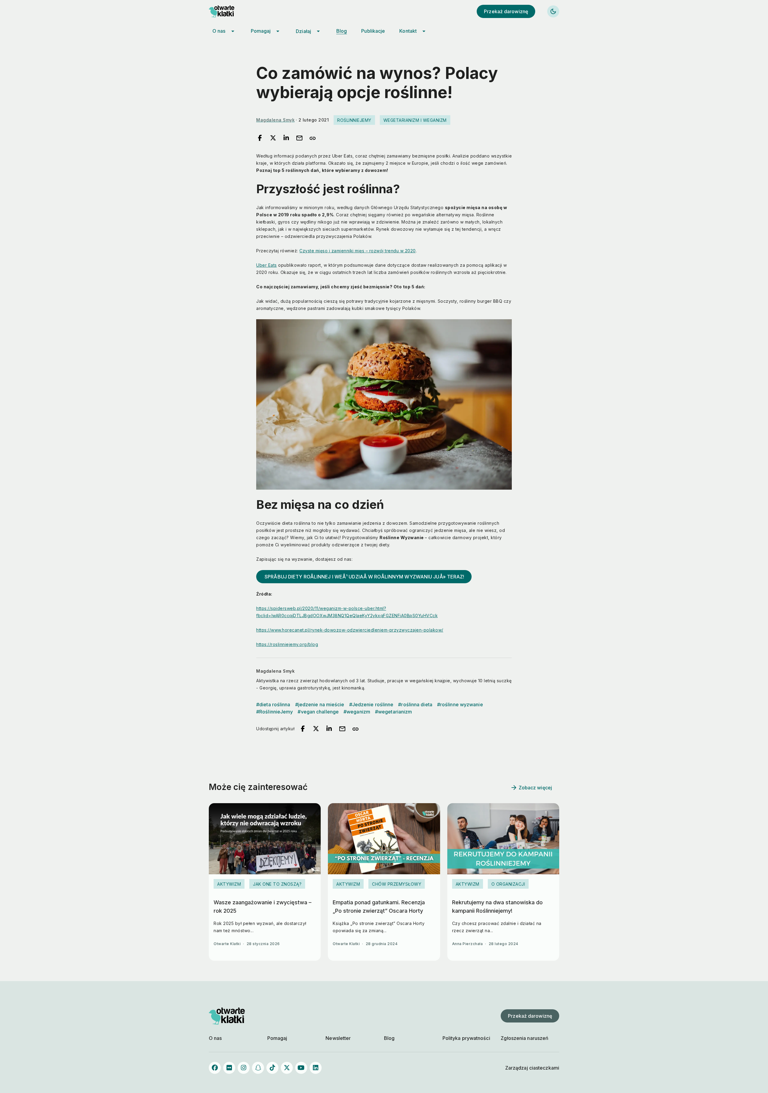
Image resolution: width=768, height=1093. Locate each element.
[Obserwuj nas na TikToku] (272, 1068)
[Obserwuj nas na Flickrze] (229, 1068)
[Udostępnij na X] (273, 138)
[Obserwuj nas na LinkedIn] (316, 1068)
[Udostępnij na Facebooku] (259, 138)
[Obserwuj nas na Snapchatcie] (258, 1068)
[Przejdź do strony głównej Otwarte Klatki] (227, 11)
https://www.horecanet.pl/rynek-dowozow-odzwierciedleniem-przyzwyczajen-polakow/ (349, 629)
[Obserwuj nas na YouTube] (301, 1068)
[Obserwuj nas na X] (287, 1068)
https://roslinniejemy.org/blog (287, 644)
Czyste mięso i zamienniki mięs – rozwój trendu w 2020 (357, 250)
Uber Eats (266, 265)
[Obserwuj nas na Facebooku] (215, 1068)
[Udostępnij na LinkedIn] (286, 138)
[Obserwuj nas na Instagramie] (244, 1068)
